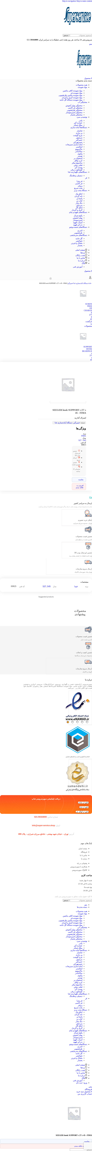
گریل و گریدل (77, 210)
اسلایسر (79, 147)
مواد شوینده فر (76, 93)
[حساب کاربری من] (90, 279)
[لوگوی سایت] (77, 33)
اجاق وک (79, 194)
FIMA (83, 436)
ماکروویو (78, 149)
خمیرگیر (79, 140)
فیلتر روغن (78, 165)
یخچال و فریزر (76, 243)
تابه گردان (78, 196)
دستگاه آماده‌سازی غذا (80, 283)
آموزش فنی (77, 267)
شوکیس (79, 241)
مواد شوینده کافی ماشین (72, 91)
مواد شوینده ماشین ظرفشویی (70, 95)
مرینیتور (79, 138)
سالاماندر (78, 151)
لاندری (79, 231)
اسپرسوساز (77, 220)
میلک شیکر (78, 125)
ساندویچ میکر (77, 163)
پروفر (80, 186)
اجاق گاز (79, 208)
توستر (80, 156)
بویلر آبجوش (77, 218)
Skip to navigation (69, 1)
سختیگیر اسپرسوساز (74, 112)
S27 (79, 440)
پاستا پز (79, 198)
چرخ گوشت (77, 135)
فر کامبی (78, 183)
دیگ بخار (79, 203)
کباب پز (79, 201)
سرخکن (79, 205)
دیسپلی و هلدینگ (75, 175)
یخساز (80, 245)
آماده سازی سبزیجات (74, 144)
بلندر (80, 120)
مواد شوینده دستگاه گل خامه (71, 100)
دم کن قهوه (77, 225)
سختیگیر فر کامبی (75, 108)
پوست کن (78, 167)
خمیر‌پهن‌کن (77, 142)
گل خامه (79, 238)
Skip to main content (84, 1)
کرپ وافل (78, 161)
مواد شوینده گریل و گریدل (72, 98)
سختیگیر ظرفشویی (74, 110)
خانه (90, 283)
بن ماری (79, 133)
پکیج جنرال (78, 216)
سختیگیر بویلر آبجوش (74, 106)
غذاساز (79, 131)
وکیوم (80, 154)
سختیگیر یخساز (76, 115)
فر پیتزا (79, 181)
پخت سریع (78, 188)
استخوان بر (78, 158)
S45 (84, 440)
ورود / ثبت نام (81, 1083)
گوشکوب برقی (76, 170)
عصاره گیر (78, 123)
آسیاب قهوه (77, 222)
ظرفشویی (78, 233)
